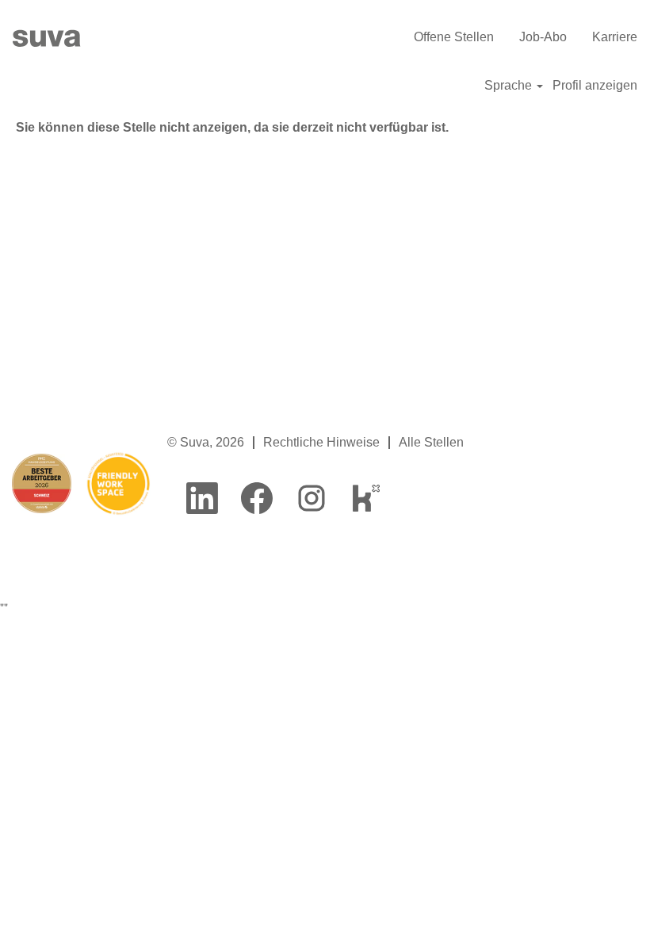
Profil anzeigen (594, 85)
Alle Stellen (431, 442)
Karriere (614, 37)
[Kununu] (366, 498)
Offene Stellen (454, 37)
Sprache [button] (509, 85)
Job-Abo (543, 37)
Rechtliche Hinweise (321, 442)
